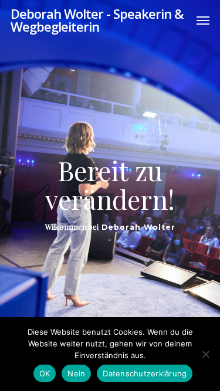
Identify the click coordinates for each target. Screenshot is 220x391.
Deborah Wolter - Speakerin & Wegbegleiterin (97, 20)
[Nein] (205, 354)
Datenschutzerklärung (145, 373)
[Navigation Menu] (203, 20)
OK (44, 373)
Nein (76, 373)
